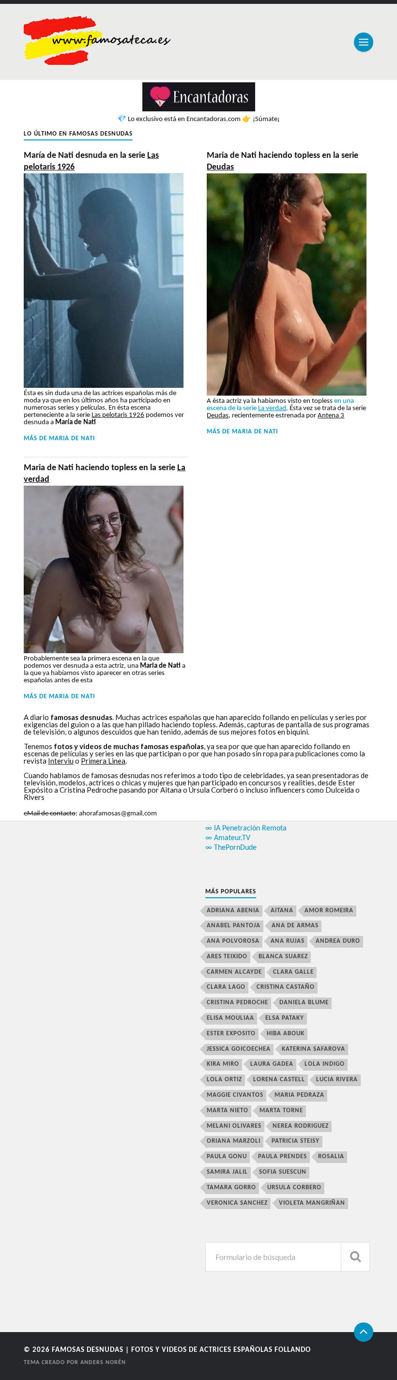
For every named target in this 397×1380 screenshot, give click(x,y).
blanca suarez (283, 956)
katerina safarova (313, 1049)
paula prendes (282, 1156)
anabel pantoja (233, 925)
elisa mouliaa (230, 1018)
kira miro (223, 1064)
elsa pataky (284, 1018)
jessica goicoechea (239, 1049)
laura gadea (271, 1064)
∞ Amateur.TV (227, 838)
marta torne (281, 1110)
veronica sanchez (237, 1203)
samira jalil (227, 1172)
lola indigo (325, 1064)
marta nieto (227, 1110)
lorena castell (279, 1079)
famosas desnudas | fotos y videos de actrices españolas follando (181, 1350)
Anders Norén (103, 1362)
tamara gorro (231, 1187)
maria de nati (72, 438)
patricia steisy (296, 1141)
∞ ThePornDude (231, 848)
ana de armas (295, 925)
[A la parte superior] (363, 1332)
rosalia (331, 1156)
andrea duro (338, 941)
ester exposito (231, 1033)
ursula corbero (294, 1187)
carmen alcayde (234, 972)
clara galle (293, 972)
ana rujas (288, 941)
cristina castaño (286, 987)
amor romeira (329, 910)
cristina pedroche (237, 1002)
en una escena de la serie (280, 405)
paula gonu (227, 1156)
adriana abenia (233, 910)
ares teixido (227, 956)
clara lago (226, 987)
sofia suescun (282, 1172)
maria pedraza (299, 1095)
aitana (282, 910)
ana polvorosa (233, 941)
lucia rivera (337, 1079)
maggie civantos (235, 1095)
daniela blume (304, 1002)
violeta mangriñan (312, 1203)
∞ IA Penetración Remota (246, 828)
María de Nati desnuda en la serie (91, 161)
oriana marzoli (233, 1141)
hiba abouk (286, 1033)
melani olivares (234, 1126)
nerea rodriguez (301, 1126)
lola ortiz (224, 1079)
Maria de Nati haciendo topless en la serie (282, 161)
